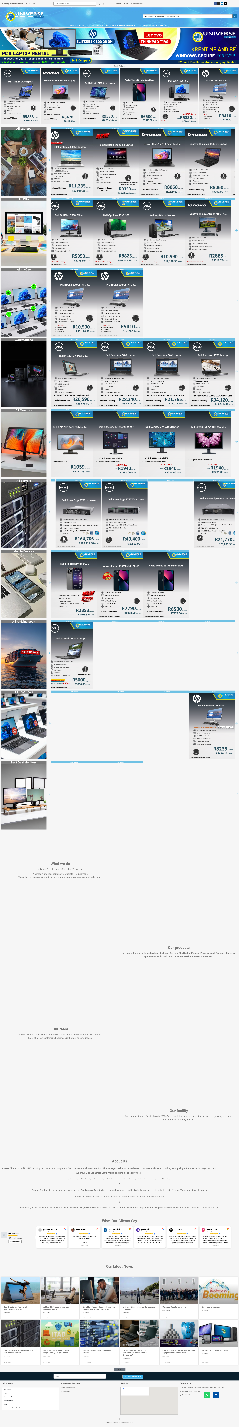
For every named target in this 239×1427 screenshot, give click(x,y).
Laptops (91, 25)
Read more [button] (84, 1245)
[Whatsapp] (207, 1395)
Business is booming (211, 1307)
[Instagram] (218, 3)
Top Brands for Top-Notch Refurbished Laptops (15, 1308)
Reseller (130, 25)
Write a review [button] (15, 1242)
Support (6, 1393)
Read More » (7, 1312)
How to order (7, 1389)
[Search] (235, 16)
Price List (122, 25)
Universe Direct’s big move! (174, 1307)
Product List (79, 25)
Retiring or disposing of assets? (216, 1350)
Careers (6, 1404)
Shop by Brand (111, 25)
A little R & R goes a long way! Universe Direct (56, 1308)
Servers (102, 25)
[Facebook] (215, 3)
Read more (74, 480)
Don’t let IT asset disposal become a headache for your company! (99, 1308)
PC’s (96, 25)
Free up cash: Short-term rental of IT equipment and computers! (178, 1351)
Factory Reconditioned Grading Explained (15, 1408)
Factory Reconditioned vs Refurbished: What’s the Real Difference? (135, 1352)
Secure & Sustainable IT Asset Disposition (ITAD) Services (56, 1351)
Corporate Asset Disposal (145, 25)
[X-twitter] (225, 3)
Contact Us (162, 25)
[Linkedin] (222, 3)
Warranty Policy (8, 1400)
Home (72, 25)
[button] (2, 46)
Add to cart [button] (74, 128)
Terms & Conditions (9, 1396)
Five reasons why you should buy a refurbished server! (19, 1351)
